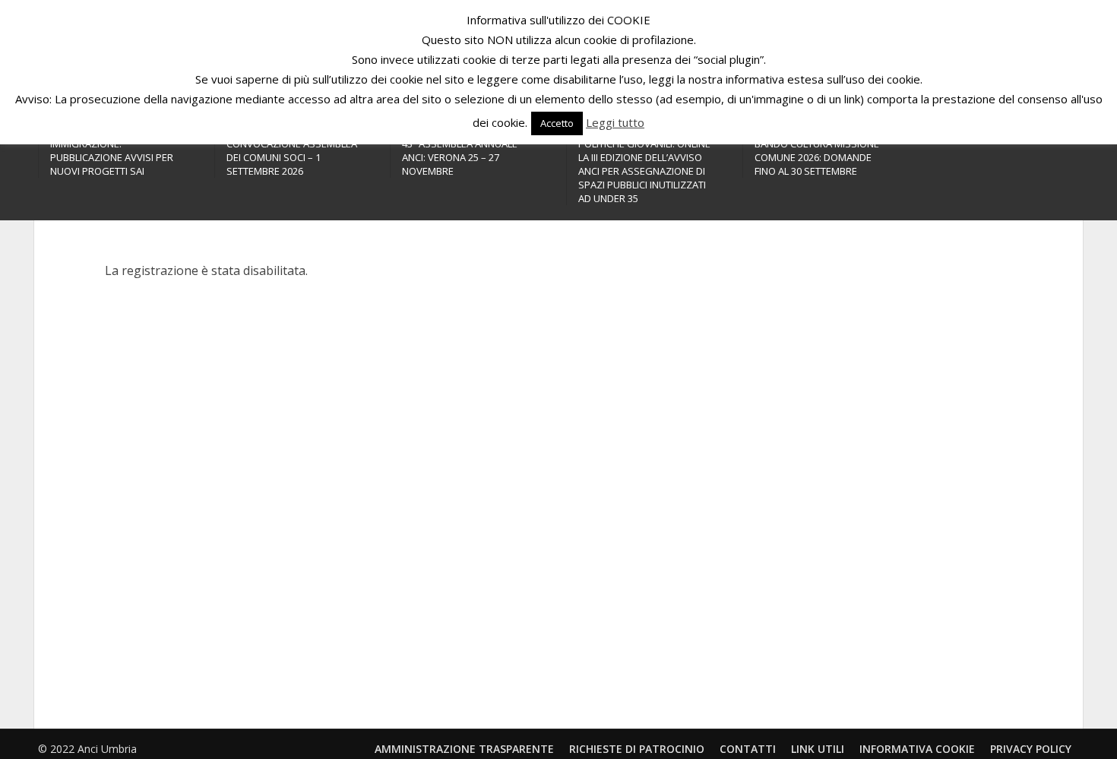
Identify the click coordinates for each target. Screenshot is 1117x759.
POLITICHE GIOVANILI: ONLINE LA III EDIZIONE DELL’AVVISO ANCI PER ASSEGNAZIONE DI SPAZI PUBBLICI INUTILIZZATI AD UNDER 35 (644, 171)
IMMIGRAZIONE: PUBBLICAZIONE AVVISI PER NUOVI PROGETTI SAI (111, 157)
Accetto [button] (557, 123)
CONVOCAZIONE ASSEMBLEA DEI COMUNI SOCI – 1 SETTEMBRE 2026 (291, 157)
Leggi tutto (615, 122)
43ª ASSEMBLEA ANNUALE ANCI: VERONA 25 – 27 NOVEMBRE (459, 157)
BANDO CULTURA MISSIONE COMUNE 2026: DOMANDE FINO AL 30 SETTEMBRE (817, 157)
